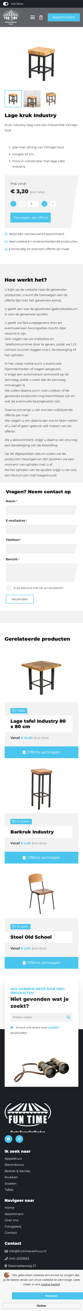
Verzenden (19, 599)
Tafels (21, 711)
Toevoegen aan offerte (30, 217)
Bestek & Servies (17, 1171)
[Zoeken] (68, 1017)
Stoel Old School (31, 937)
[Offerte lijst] (41, 17)
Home (9, 1207)
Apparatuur (13, 1158)
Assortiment (14, 1214)
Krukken (23, 821)
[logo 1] (11, 17)
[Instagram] (19, 1139)
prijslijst (53, 1027)
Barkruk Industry (32, 832)
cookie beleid (50, 1284)
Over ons (11, 1220)
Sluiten (41, 1305)
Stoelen (23, 926)
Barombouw (14, 1165)
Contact (11, 1233)
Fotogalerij (13, 1226)
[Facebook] (8, 1139)
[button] (32, 17)
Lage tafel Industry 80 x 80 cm (38, 723)
